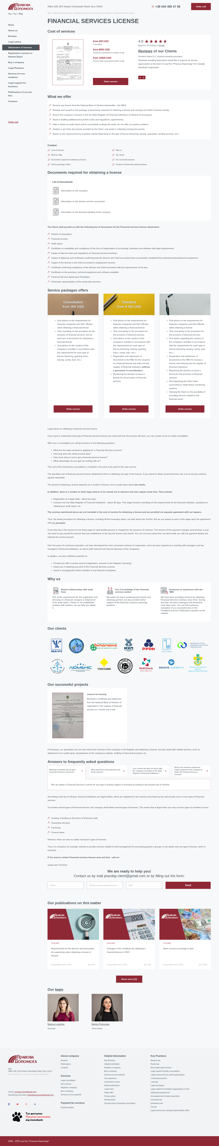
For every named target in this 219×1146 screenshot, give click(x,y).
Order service (110, 81)
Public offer (108, 1093)
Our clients (120, 155)
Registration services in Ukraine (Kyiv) (20, 55)
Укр (9, 13)
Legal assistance (157, 1085)
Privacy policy (109, 1096)
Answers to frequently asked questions (131, 164)
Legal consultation (68, 1080)
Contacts (12, 101)
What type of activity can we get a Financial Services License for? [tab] (62, 771)
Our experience (110, 1078)
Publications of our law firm (20, 94)
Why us (119, 150)
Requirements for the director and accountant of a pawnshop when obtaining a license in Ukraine (72, 952)
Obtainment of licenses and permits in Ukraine (93, 13)
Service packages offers (61, 164)
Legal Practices (16, 68)
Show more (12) (129, 979)
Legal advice (14, 42)
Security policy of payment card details (119, 1103)
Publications (66, 1064)
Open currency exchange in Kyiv (178, 948)
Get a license (66, 1084)
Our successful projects (125, 160)
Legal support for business (17, 85)
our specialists (58, 523)
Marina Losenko (56, 1024)
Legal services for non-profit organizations (168, 1075)
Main (50, 13)
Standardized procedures (63, 13)
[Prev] (140, 77)
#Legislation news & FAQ (61, 965)
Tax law (154, 1107)
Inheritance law (157, 1103)
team (59, 989)
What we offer (56, 155)
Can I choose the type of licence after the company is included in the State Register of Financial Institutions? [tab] (147, 771)
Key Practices (109, 1060)
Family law (155, 1064)
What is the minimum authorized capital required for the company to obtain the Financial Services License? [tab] (188, 771)
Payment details (67, 1107)
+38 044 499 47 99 (167, 6)
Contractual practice (159, 1078)
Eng (21, 13)
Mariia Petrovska (100, 1024)
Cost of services (57, 150)
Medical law (155, 1060)
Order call (13, 122)
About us (13, 30)
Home (11, 25)
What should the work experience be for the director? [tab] (105, 771)
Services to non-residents (71, 1095)
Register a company (69, 1088)
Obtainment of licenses (20, 47)
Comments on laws (112, 1082)
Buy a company (16, 62)
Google (162, 45)
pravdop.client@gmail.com (25, 1092)
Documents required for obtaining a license (68, 160)
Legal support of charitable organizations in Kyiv (170, 1089)
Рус (15, 13)
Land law (154, 1082)
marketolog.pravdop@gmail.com (40, 1095)
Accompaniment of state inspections (165, 1096)
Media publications (112, 1085)
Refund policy (109, 1100)
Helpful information (112, 1064)
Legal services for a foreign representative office (170, 1110)
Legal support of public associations (165, 1071)
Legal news (109, 1089)
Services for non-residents (17, 75)
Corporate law (156, 1100)
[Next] (143, 77)
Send (188, 885)
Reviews (12, 36)
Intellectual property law (160, 1093)
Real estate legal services (161, 1068)
